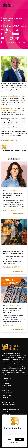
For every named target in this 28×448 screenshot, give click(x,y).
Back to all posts (10, 140)
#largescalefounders (8, 133)
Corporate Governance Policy (10, 409)
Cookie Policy (7, 435)
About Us (4, 380)
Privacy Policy (6, 414)
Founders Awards (7, 392)
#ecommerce (5, 131)
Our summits (5, 390)
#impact (9, 135)
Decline (9, 439)
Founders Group (6, 385)
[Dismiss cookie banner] (24, 417)
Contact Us (5, 397)
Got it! (19, 439)
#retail (11, 131)
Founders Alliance (9, 42)
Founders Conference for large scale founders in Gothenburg (12, 310)
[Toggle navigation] (25, 4)
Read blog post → (19, 214)
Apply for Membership (8, 404)
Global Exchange (9, 18)
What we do (5, 383)
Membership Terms (7, 412)
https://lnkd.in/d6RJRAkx (16, 127)
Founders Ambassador (8, 388)
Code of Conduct (7, 407)
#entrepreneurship (20, 133)
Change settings (15, 442)
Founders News (6, 395)
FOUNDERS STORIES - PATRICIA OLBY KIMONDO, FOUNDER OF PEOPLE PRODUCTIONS (13, 195)
